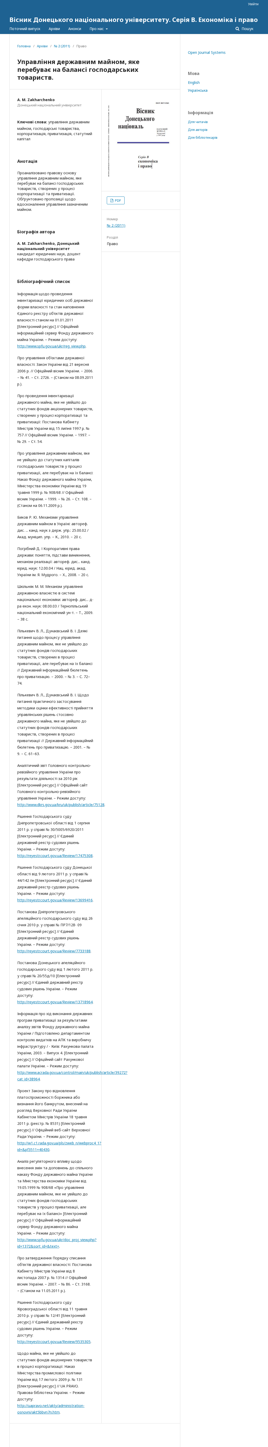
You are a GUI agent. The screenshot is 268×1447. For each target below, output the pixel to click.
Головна (24, 46)
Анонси (74, 28)
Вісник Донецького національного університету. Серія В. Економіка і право (133, 19)
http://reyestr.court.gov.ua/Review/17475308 (55, 855)
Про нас (97, 28)
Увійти (253, 4)
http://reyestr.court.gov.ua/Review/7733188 (54, 950)
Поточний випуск (24, 28)
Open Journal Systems (207, 52)
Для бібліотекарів (202, 137)
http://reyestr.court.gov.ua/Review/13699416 (55, 900)
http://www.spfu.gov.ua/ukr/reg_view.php (51, 346)
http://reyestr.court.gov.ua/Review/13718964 (55, 1001)
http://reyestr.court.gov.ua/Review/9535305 (54, 1341)
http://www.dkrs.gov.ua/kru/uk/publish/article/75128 (60, 804)
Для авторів (198, 129)
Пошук (247, 28)
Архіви (54, 28)
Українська (198, 90)
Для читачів (198, 121)
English (194, 82)
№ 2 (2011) (62, 46)
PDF (117, 200)
